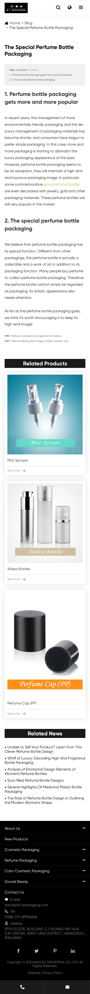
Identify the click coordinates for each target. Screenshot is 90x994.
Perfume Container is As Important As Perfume (36, 336)
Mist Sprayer (17, 460)
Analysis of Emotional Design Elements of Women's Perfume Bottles (40, 771)
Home (15, 23)
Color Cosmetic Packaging (27, 871)
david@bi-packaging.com (26, 905)
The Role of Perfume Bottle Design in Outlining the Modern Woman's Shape (44, 800)
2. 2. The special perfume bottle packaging (32, 79)
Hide (33, 70)
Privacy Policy (53, 973)
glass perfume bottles (62, 184)
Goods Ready (16, 881)
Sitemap (34, 973)
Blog (28, 23)
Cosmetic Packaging (22, 849)
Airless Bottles (18, 569)
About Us (12, 828)
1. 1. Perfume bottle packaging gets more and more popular (40, 74)
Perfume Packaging (21, 860)
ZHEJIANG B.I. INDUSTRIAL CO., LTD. (52, 962)
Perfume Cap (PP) (21, 703)
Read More (16, 471)
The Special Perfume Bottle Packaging (41, 27)
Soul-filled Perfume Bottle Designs (35, 780)
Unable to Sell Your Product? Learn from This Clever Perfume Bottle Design (43, 749)
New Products (16, 839)
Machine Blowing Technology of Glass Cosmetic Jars (40, 341)
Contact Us (14, 892)
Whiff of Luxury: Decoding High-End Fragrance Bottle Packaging (45, 760)
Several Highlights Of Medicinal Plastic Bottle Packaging (43, 789)
